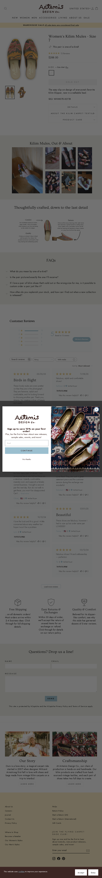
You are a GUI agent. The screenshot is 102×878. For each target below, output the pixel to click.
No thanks (27, 459)
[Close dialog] (96, 409)
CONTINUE (27, 450)
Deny (93, 872)
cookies (21, 871)
